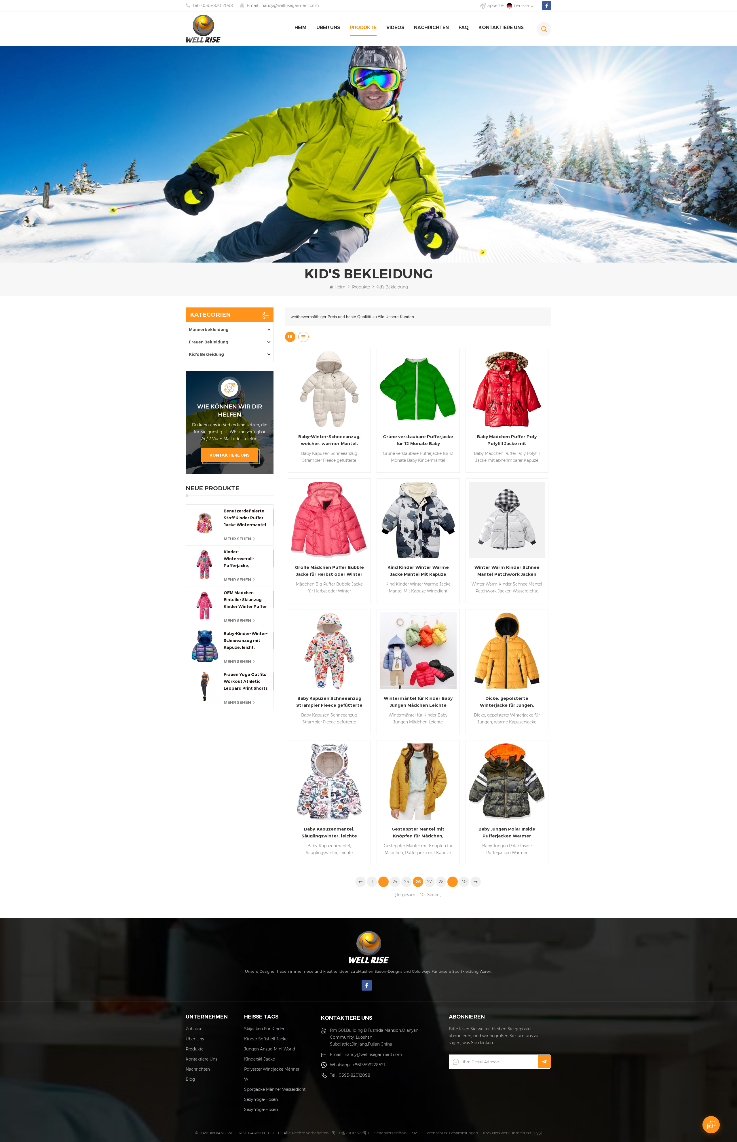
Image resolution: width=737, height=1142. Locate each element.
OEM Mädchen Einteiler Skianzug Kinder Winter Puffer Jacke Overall (245, 600)
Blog (190, 1079)
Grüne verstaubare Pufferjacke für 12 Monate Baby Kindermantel (418, 440)
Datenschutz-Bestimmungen (451, 1132)
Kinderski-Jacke (259, 1059)
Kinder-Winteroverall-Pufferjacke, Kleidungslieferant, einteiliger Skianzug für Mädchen (245, 559)
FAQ (464, 27)
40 (464, 881)
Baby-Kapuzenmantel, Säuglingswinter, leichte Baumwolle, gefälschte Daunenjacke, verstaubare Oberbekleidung (329, 832)
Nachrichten (431, 27)
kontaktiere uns (501, 27)
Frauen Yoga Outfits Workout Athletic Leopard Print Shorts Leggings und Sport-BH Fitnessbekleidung (246, 682)
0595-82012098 (217, 5)
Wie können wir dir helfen (229, 410)
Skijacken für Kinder (264, 1028)
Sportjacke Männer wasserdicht (274, 1089)
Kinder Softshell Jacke (266, 1039)
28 (441, 881)
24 (395, 881)
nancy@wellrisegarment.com (290, 5)
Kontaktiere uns (230, 455)
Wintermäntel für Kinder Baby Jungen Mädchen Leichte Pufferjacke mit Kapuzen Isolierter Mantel (418, 702)
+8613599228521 (369, 1064)
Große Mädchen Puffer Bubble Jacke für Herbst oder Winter (329, 571)
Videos (395, 27)
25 (406, 881)
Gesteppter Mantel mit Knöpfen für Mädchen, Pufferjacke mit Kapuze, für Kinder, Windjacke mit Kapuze (418, 832)
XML (415, 1132)
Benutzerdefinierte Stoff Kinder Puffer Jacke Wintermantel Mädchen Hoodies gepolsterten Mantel (245, 518)
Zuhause (194, 1028)
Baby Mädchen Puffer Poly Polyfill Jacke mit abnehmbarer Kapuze (507, 440)
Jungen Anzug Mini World (269, 1049)
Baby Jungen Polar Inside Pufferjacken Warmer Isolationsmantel (506, 832)
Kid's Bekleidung (206, 354)
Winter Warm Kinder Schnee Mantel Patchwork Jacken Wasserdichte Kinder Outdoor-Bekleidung (507, 571)
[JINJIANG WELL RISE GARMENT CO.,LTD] (203, 28)
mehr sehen (237, 538)
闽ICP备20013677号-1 (350, 1132)
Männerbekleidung (209, 329)
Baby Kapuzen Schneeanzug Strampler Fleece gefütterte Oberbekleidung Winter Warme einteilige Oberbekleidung (329, 702)
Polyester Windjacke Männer (271, 1069)
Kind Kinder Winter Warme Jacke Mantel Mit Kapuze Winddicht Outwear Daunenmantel (418, 571)
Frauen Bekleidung (208, 342)
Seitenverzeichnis (390, 1132)
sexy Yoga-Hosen (261, 1099)
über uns (328, 27)
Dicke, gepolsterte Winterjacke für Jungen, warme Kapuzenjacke (507, 702)
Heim (301, 27)
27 (429, 881)
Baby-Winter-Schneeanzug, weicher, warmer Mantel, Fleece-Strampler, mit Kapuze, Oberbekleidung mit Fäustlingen (329, 440)
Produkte (363, 27)
